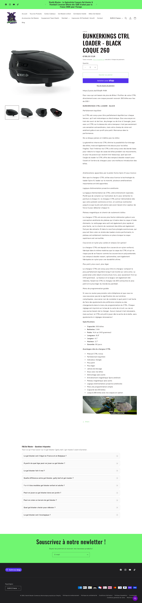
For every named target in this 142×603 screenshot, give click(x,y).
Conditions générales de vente (116, 597)
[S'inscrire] (87, 554)
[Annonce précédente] (45, 4)
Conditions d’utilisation (106, 595)
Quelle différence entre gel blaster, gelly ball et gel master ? (71, 478)
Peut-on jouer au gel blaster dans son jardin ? (71, 493)
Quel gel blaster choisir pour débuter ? (71, 507)
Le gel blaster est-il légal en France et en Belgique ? (71, 456)
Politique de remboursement (71, 595)
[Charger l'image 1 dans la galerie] (12, 112)
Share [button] (87, 422)
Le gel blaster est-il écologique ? (71, 515)
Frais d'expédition (98, 59)
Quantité (85, 63)
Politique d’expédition (121, 595)
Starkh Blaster (29, 595)
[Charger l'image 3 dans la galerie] (41, 112)
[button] (65, 18)
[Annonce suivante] (96, 4)
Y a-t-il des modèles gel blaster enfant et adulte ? (71, 485)
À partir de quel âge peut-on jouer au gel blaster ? (71, 463)
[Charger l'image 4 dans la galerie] (56, 112)
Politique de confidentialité (89, 595)
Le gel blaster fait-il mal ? (71, 471)
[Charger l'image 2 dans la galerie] (26, 112)
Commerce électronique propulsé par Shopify (47, 595)
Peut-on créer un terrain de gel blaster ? (71, 500)
